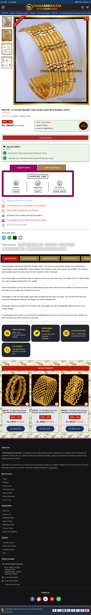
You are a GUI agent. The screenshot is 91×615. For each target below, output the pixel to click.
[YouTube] (45, 599)
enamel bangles (51, 244)
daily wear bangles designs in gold (31, 244)
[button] (27, 404)
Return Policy (70, 258)
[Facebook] (32, 599)
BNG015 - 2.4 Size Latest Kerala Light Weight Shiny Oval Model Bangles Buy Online (14, 412)
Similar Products (45, 368)
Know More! (53, 468)
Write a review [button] (25, 116)
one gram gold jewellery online (13, 249)
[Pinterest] (52, 599)
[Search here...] (82, 7)
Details (44, 153)
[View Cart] (87, 7)
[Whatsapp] (58, 599)
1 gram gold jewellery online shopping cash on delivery (46, 249)
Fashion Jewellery (22, 13)
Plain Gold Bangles (44, 13)
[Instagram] (39, 599)
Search (12, 13)
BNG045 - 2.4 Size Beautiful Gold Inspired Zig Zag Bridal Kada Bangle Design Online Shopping (44, 412)
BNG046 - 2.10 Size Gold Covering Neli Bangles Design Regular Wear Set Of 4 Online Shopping (74, 412)
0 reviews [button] (14, 116)
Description (10, 258)
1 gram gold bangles (67, 244)
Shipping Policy (50, 258)
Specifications (29, 258)
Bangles (33, 13)
